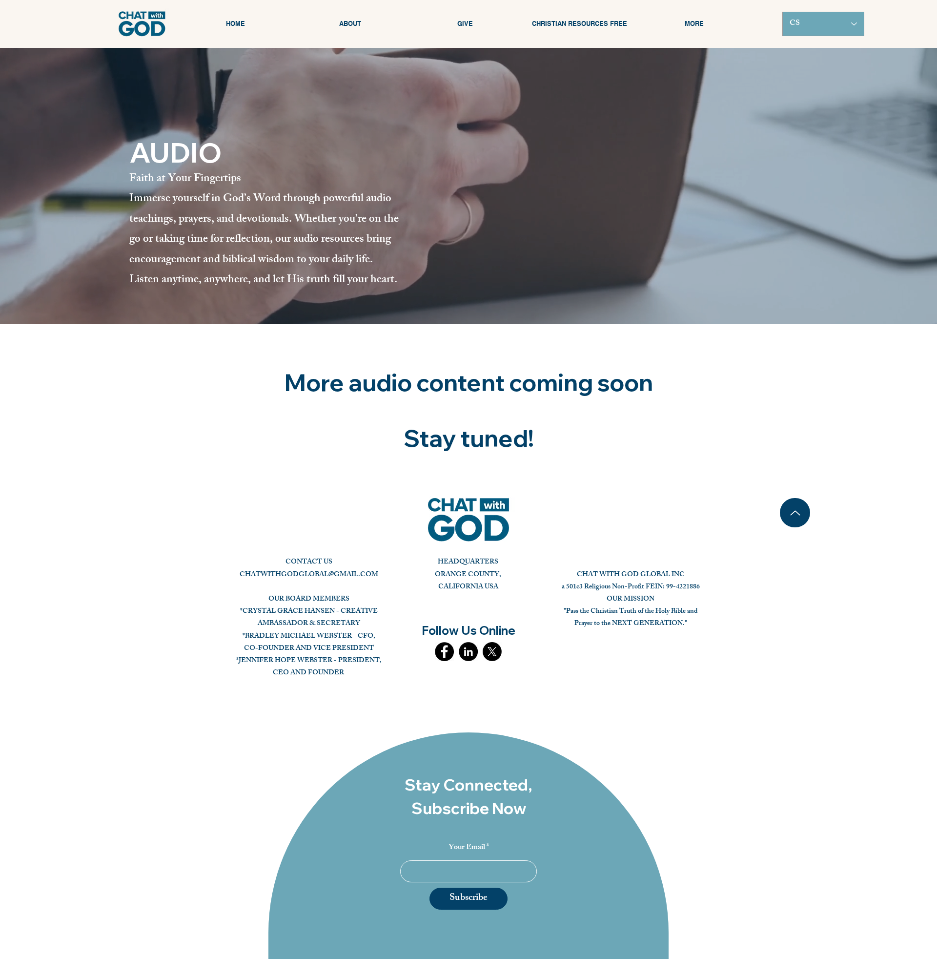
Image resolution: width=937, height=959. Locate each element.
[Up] (795, 512)
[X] (492, 651)
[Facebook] (444, 651)
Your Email (466, 848)
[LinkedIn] (468, 651)
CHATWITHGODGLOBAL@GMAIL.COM (309, 575)
